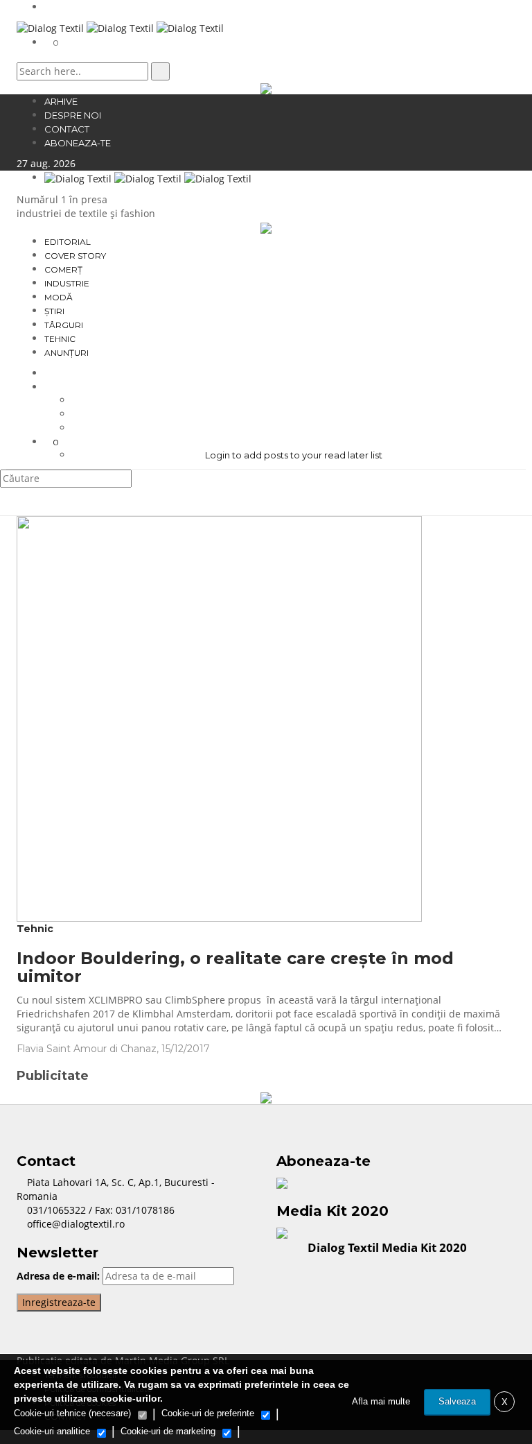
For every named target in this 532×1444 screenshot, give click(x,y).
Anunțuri (66, 352)
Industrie (66, 283)
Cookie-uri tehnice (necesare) (72, 1413)
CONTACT (66, 129)
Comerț (63, 269)
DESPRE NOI (72, 115)
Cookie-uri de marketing (168, 1431)
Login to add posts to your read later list (293, 455)
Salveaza (457, 1401)
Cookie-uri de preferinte (207, 1413)
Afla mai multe (381, 1401)
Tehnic (60, 339)
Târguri (63, 325)
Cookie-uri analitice (52, 1431)
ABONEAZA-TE (77, 142)
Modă (58, 297)
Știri (54, 311)
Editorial (67, 242)
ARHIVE (61, 101)
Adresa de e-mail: (58, 1275)
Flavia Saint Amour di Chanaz (87, 1048)
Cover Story (75, 255)
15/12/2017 (187, 1048)
